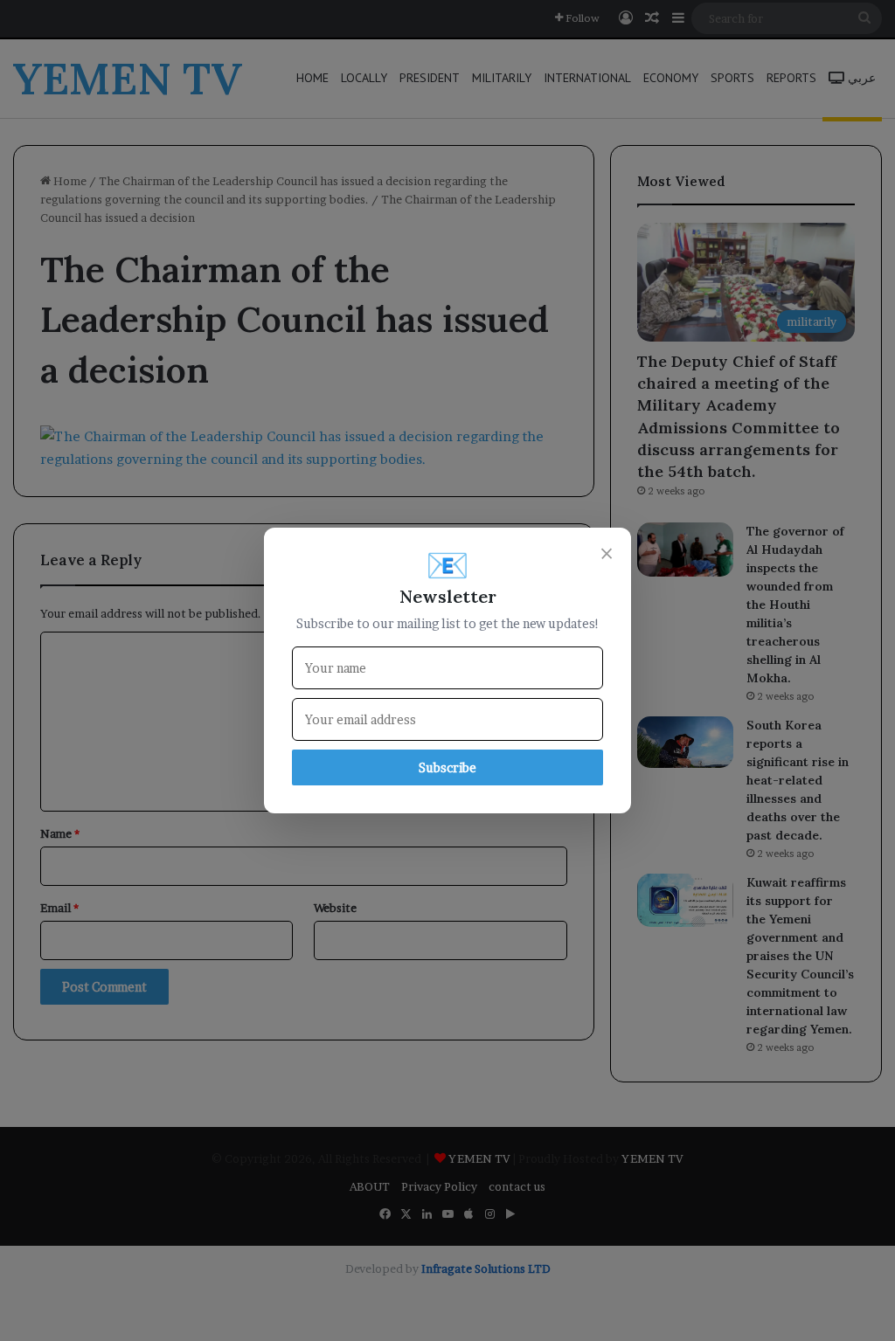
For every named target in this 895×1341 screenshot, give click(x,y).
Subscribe (447, 767)
